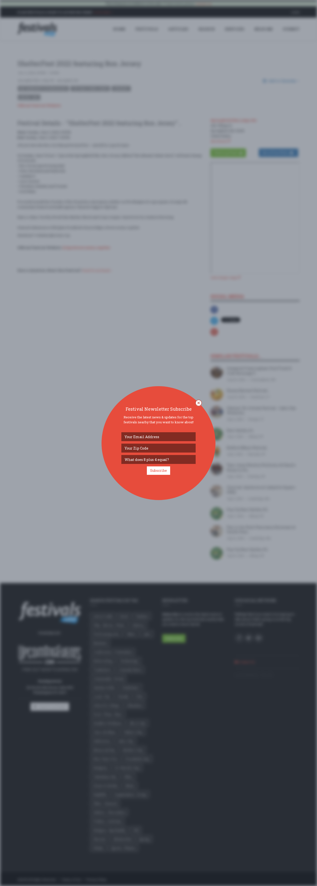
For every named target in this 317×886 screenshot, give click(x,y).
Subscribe (158, 470)
